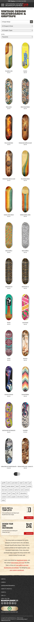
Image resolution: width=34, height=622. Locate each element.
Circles (8, 358)
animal (27, 490)
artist (25, 483)
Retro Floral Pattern (25, 106)
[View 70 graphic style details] (9, 56)
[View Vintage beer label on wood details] (9, 164)
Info (3, 579)
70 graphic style (8, 71)
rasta (3, 500)
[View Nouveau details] (25, 343)
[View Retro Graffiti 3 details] (9, 236)
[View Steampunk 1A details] (25, 272)
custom (4, 497)
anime (11, 490)
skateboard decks (22, 560)
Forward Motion (25, 394)
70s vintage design (25, 178)
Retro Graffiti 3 (8, 250)
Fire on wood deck (9, 142)
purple (13, 497)
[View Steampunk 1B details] (9, 272)
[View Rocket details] (9, 308)
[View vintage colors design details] (9, 200)
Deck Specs (30, 517)
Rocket (8, 322)
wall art (16, 490)
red (9, 497)
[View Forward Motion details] (25, 379)
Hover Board (25, 322)
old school (20, 497)
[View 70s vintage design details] (25, 164)
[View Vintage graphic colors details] (25, 200)
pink (8, 483)
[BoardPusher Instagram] (2, 603)
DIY (18, 493)
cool (22, 490)
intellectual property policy (5, 620)
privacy (25, 619)
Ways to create (6, 588)
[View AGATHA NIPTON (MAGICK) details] (9, 415)
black (3, 486)
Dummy (25, 71)
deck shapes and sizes (17, 563)
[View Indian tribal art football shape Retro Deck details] (9, 451)
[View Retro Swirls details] (9, 92)
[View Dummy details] (25, 56)
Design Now (29, 533)
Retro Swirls (9, 106)
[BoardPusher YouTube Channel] (15, 603)
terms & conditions (20, 619)
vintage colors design (9, 214)
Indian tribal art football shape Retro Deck (9, 466)
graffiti (4, 483)
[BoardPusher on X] (7, 603)
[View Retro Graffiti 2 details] (25, 236)
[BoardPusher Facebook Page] (5, 603)
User (3, 582)
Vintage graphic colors (25, 214)
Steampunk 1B (8, 286)
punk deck (15, 483)
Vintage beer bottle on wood (25, 142)
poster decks (10, 486)
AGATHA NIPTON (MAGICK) (8, 430)
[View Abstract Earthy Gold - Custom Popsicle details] (25, 451)
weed (21, 483)
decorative (23, 493)
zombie (29, 486)
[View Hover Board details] (25, 308)
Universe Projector (9, 394)
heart (26, 497)
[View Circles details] (9, 343)
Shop (12, 8)
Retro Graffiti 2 (25, 250)
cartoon (4, 493)
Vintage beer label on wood (8, 178)
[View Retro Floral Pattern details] (25, 92)
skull (17, 486)
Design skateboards (8, 585)
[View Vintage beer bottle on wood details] (25, 128)
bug (13, 493)
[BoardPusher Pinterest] (13, 603)
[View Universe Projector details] (9, 379)
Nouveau (25, 358)
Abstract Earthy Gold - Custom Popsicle (25, 466)
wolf (9, 493)
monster (22, 486)
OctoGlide (25, 430)
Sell (3, 595)
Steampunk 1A (25, 286)
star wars (4, 490)
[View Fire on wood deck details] (9, 128)
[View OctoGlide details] (25, 415)
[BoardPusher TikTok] (10, 603)
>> (18, 474)
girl (30, 483)
